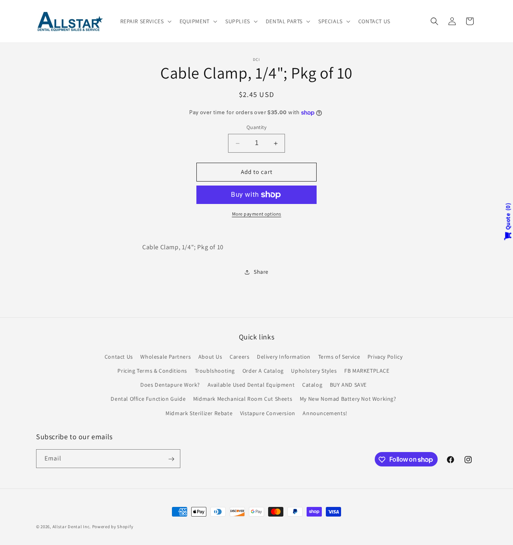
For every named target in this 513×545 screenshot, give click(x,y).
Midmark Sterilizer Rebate (199, 412)
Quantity (256, 127)
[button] (145, 21)
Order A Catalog (263, 370)
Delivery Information (284, 356)
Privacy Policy (385, 356)
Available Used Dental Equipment (251, 384)
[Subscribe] (171, 459)
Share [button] (261, 271)
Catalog (312, 384)
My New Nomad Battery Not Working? (348, 398)
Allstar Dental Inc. (72, 526)
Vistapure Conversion (267, 412)
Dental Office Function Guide (148, 398)
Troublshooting (215, 370)
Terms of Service (339, 356)
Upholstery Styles (314, 370)
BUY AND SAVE (348, 384)
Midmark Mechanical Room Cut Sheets (242, 398)
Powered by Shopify (112, 526)
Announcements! (325, 412)
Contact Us (119, 356)
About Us (210, 356)
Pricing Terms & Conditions (152, 370)
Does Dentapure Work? (170, 384)
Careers (239, 356)
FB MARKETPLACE (366, 370)
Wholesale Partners (165, 356)
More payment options (256, 214)
